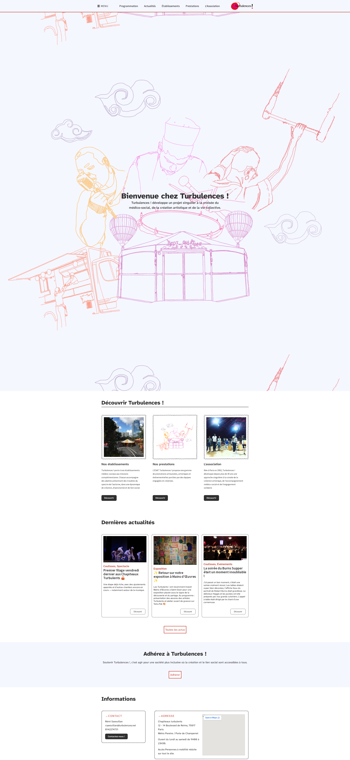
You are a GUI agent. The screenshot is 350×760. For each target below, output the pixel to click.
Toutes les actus (175, 629)
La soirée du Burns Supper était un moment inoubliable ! (225, 572)
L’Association (212, 6)
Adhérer (175, 675)
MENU (104, 6)
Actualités (150, 6)
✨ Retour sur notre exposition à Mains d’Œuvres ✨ (175, 576)
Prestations (192, 6)
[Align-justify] (98, 6)
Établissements (171, 6)
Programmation (128, 6)
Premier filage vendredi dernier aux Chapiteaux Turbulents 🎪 (121, 574)
